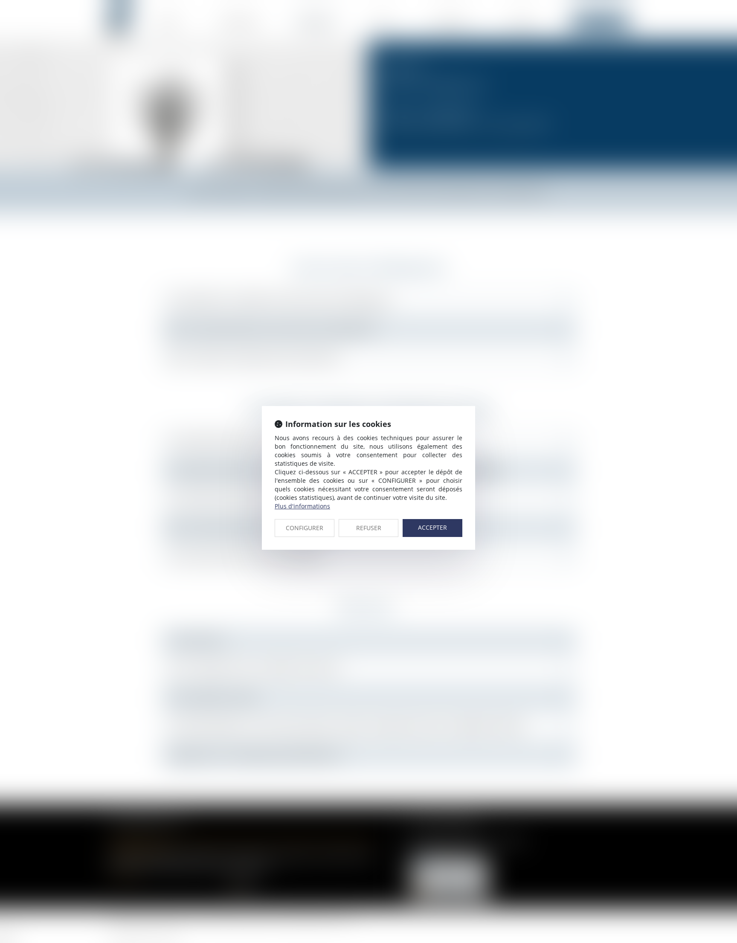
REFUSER (368, 528)
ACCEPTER (432, 527)
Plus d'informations (302, 506)
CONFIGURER (304, 528)
